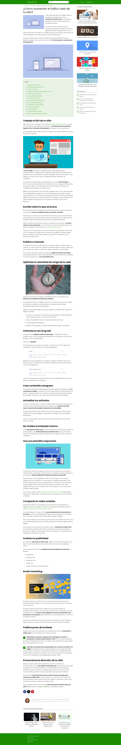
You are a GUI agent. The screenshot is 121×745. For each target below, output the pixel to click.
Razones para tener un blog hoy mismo (87, 103)
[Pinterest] (32, 691)
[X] (28, 691)
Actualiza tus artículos (34, 98)
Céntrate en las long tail (34, 94)
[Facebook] (24, 691)
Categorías (89, 2)
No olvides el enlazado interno (36, 100)
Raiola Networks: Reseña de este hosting (87, 95)
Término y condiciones (33, 736)
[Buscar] (67, 2)
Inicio (82, 2)
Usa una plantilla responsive (35, 102)
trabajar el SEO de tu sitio (58, 124)
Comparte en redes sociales (36, 105)
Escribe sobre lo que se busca (36, 87)
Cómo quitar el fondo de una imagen (86, 108)
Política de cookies (32, 740)
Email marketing (32, 109)
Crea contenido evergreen (35, 96)
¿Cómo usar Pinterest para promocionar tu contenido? (86, 99)
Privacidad (30, 741)
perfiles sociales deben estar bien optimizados (37, 509)
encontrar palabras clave (53, 227)
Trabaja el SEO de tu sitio (34, 85)
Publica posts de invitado (35, 111)
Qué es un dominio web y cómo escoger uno (87, 112)
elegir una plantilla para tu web (52, 492)
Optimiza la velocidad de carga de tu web (39, 91)
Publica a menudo (33, 89)
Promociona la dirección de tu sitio (37, 113)
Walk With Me (31, 2)
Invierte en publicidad (33, 107)
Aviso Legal (30, 738)
